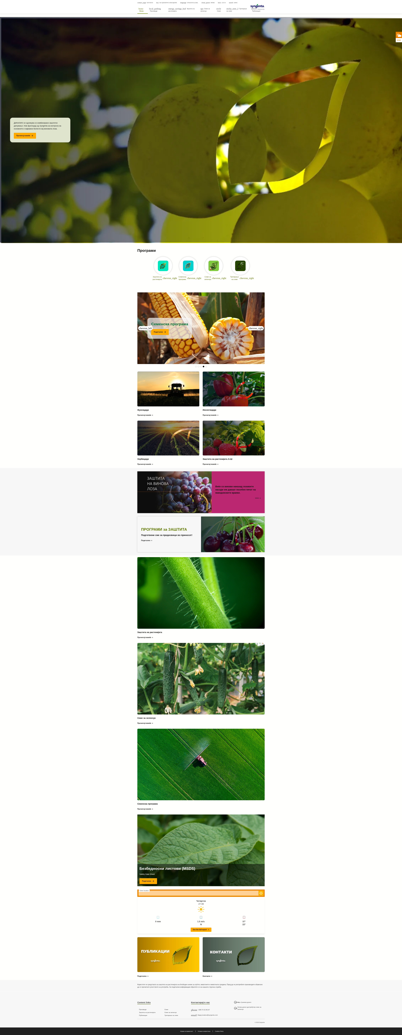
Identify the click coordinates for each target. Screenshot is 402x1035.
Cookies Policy (219, 1031)
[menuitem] (142, 10)
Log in (222, 3)
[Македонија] (257, 6)
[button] (25, 136)
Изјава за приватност (186, 1031)
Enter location (144, 890)
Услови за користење (204, 1031)
